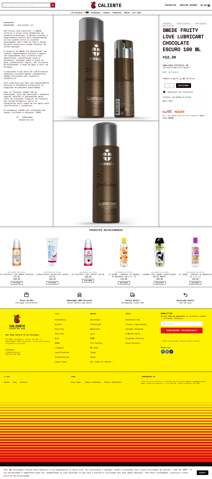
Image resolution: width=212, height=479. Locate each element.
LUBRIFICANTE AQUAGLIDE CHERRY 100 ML (52, 275)
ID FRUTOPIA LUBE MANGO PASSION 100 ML (16, 275)
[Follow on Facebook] (163, 352)
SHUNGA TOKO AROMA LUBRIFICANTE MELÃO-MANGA (159, 275)
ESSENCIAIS (117, 13)
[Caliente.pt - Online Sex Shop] (106, 5)
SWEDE (171, 101)
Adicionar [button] (17, 283)
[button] (188, 5)
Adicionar (183, 85)
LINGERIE (106, 13)
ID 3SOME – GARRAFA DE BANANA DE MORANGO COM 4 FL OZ (123, 275)
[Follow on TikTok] (171, 352)
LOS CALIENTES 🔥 (78, 13)
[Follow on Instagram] (167, 352)
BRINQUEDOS (95, 13)
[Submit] (53, 5)
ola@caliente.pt (13, 352)
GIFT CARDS (136, 13)
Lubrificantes (183, 23)
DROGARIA (167, 23)
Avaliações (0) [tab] (26, 25)
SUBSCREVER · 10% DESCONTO (181, 330)
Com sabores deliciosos (181, 97)
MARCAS (127, 13)
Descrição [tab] (9, 25)
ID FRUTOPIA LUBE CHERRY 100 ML (88, 274)
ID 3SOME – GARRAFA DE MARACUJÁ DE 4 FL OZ (195, 275)
